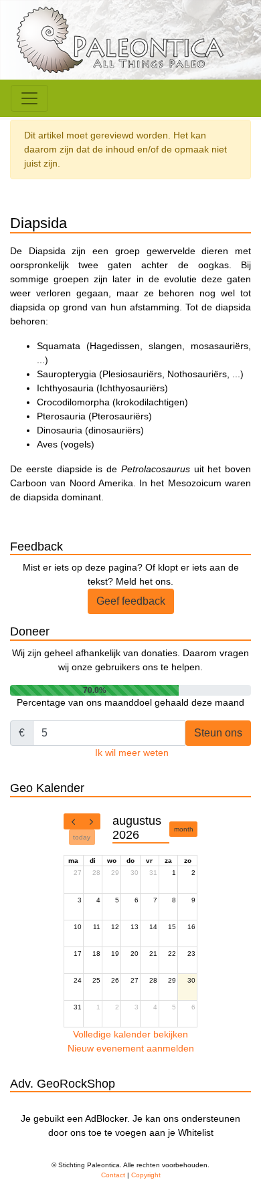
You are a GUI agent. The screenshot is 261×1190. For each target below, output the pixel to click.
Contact (113, 1175)
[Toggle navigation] (29, 98)
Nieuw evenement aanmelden (131, 1048)
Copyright (146, 1175)
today (81, 837)
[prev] (73, 821)
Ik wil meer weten (132, 752)
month (183, 829)
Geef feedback (130, 601)
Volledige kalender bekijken (130, 1034)
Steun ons (218, 732)
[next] (91, 821)
